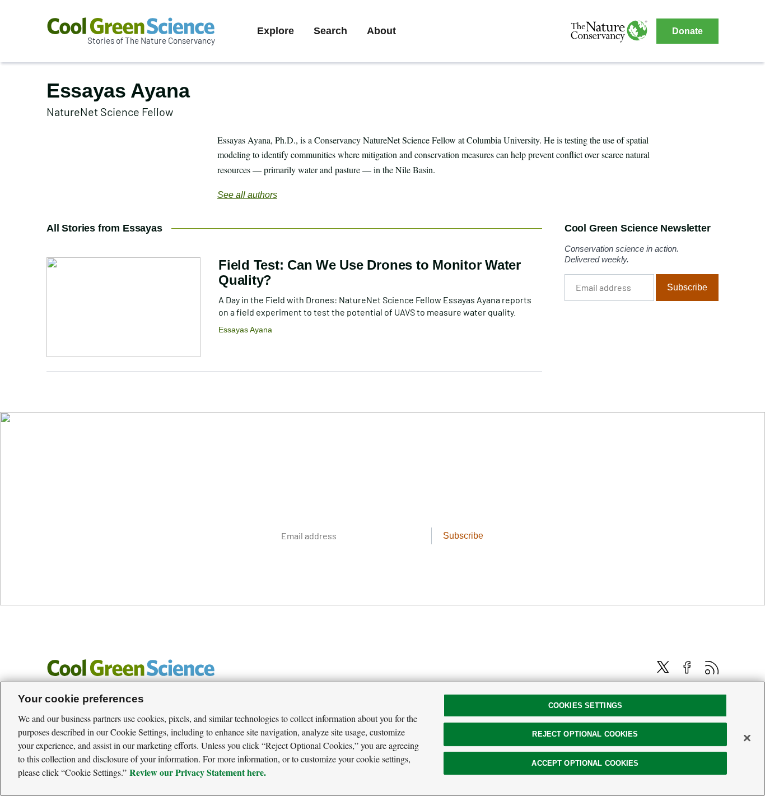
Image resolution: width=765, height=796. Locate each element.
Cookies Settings (585, 705)
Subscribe (687, 287)
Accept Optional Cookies (584, 763)
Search (330, 30)
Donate (687, 31)
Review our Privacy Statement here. (197, 772)
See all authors (247, 195)
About (381, 30)
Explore (275, 30)
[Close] (747, 737)
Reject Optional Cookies (585, 734)
